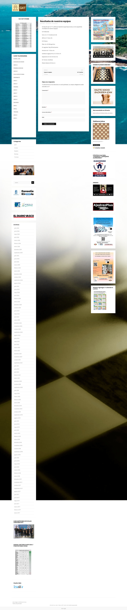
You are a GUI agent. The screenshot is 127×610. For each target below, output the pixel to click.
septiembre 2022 (18, 332)
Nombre (44, 107)
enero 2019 (17, 439)
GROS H (15, 99)
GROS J (15, 109)
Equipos (16, 151)
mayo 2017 (17, 500)
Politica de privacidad (17, 603)
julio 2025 (16, 255)
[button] (103, 52)
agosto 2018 (17, 454)
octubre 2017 (17, 485)
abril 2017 (16, 503)
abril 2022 (16, 344)
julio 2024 (16, 286)
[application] (103, 52)
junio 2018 (16, 461)
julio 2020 (16, 390)
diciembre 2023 (18, 304)
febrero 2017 (17, 510)
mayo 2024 (17, 292)
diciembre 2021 (18, 353)
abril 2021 (16, 372)
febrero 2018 (17, 473)
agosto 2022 (17, 335)
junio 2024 (16, 289)
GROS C (15, 80)
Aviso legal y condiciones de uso (19, 602)
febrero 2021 (17, 375)
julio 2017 (16, 494)
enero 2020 (17, 402)
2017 (15, 145)
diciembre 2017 (18, 479)
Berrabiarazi (96, 145)
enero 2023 (17, 320)
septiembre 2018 (18, 451)
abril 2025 (16, 262)
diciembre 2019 (18, 405)
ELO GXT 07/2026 (24, 19)
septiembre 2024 (18, 280)
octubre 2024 (17, 277)
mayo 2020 (17, 393)
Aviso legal (63, 608)
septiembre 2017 (18, 488)
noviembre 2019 (18, 409)
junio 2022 (16, 338)
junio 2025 (16, 258)
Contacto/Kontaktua (84, 4)
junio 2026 (16, 231)
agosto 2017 (17, 491)
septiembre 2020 (18, 387)
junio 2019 (16, 424)
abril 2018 (16, 467)
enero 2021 (17, 378)
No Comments (55, 23)
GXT (62, 605)
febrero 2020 (17, 399)
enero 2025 (17, 271)
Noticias (16, 154)
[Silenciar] (109, 56)
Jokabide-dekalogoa (97, 4)
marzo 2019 (17, 433)
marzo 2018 (17, 470)
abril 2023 (16, 317)
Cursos (16, 148)
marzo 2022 (17, 347)
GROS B (15, 71)
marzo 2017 (17, 507)
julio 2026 (16, 228)
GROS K (15, 115)
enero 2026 (17, 246)
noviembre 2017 (18, 482)
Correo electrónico (47, 112)
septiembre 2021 (18, 363)
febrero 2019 (17, 436)
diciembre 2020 (18, 381)
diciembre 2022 (18, 323)
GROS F (15, 93)
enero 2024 (17, 301)
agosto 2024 (17, 283)
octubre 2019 (17, 412)
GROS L (15, 118)
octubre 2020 (17, 384)
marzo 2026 (17, 240)
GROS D (15, 83)
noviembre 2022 (18, 326)
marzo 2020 (17, 396)
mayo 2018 (17, 464)
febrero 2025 (17, 268)
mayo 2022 (17, 341)
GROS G (15, 96)
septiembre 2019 (18, 415)
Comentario (45, 90)
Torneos (16, 157)
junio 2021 (16, 369)
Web (43, 117)
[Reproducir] (94, 56)
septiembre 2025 (18, 252)
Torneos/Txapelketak (70, 4)
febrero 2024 (17, 298)
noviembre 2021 (18, 356)
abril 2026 (16, 237)
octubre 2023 (17, 307)
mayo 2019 (17, 427)
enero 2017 (17, 513)
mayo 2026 (17, 234)
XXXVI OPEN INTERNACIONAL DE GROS (102, 113)
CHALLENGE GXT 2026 (109, 4)
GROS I (15, 105)
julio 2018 (16, 458)
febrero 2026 (17, 243)
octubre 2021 (17, 360)
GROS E (15, 90)
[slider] (102, 56)
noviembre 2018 (18, 445)
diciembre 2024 (18, 274)
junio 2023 (16, 311)
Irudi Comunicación (73, 605)
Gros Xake (43, 23)
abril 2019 (16, 430)
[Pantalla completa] (111, 56)
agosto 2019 (17, 418)
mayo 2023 (17, 314)
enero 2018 (17, 476)
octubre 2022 (17, 329)
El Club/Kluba (59, 4)
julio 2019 (16, 421)
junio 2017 (16, 497)
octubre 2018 (17, 448)
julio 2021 (16, 366)
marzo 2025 (17, 265)
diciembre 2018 (18, 442)
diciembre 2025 (18, 249)
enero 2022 (17, 350)
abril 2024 (16, 295)
